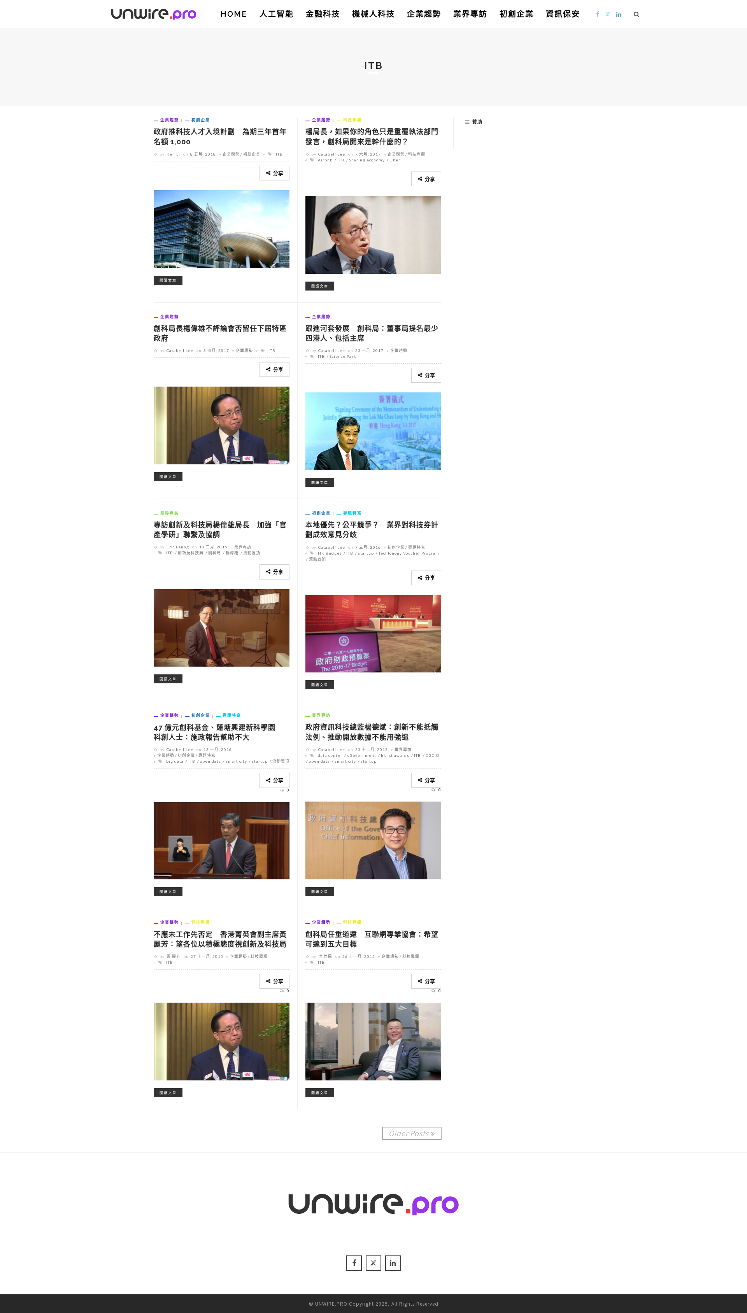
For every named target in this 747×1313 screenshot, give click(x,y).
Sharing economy (367, 160)
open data (210, 761)
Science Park (343, 356)
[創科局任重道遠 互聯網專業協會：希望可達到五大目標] (373, 1040)
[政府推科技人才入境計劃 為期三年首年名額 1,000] (221, 228)
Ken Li (173, 154)
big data (175, 761)
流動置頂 (251, 552)
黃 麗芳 (174, 956)
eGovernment (361, 755)
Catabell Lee (331, 154)
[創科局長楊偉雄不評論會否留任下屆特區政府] (221, 424)
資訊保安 (563, 14)
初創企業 (517, 14)
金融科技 (323, 14)
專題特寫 (352, 513)
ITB (279, 154)
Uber (394, 160)
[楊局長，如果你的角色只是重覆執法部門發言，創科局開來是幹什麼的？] (373, 234)
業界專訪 (470, 14)
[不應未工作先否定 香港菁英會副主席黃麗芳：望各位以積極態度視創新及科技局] (221, 1040)
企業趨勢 (424, 14)
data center (330, 755)
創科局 (214, 552)
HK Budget (330, 553)
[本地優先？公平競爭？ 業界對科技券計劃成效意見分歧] (373, 633)
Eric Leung (178, 546)
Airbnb (325, 160)
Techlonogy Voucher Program (409, 553)
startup (366, 553)
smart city (236, 761)
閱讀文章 (168, 280)
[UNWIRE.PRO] (153, 13)
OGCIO (432, 755)
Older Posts (409, 1133)
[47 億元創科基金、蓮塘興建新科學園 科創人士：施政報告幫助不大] (221, 839)
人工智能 (277, 14)
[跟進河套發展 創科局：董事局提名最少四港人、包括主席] (373, 430)
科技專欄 (352, 119)
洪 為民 (325, 956)
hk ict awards (395, 755)
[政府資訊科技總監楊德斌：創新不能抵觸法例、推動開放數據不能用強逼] (373, 839)
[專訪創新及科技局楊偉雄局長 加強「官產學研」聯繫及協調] (221, 626)
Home (233, 14)
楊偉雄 (232, 552)
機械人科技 (373, 14)
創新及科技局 (190, 552)
